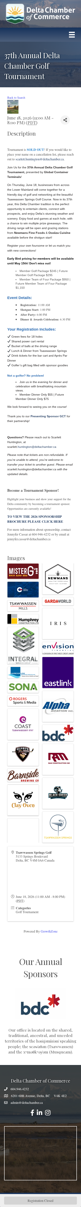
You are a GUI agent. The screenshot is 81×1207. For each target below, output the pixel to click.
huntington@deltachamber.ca (37, 446)
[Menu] (72, 35)
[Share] (65, 120)
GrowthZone (49, 931)
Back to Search (16, 97)
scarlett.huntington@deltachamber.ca (40, 159)
